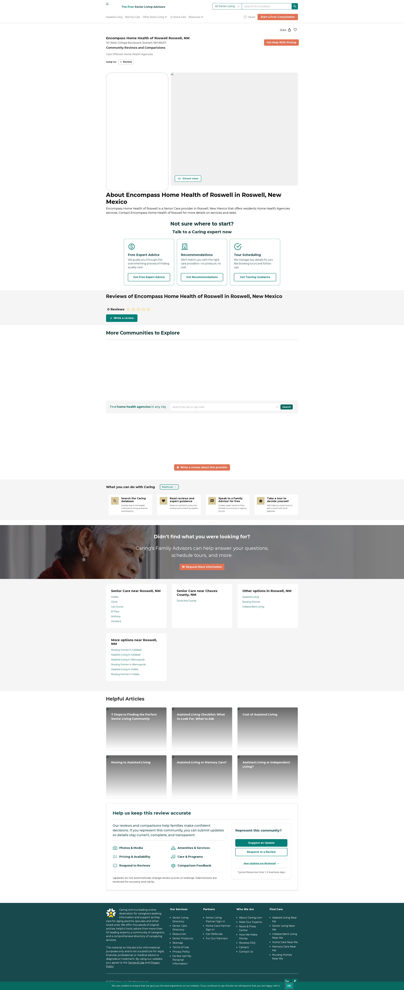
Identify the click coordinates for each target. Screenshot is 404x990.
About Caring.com (250, 917)
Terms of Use (136, 962)
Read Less (167, 487)
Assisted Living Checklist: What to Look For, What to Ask (201, 717)
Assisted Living (250, 596)
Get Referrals (214, 934)
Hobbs (114, 596)
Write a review (124, 318)
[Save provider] (295, 29)
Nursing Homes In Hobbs (125, 674)
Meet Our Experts (250, 922)
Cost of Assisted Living (260, 714)
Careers (244, 947)
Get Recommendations (202, 277)
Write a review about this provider (203, 467)
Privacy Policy (181, 951)
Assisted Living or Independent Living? (266, 764)
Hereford (116, 621)
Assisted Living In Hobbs (124, 669)
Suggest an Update (261, 842)
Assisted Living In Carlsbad (125, 654)
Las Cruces (117, 606)
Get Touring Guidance (255, 277)
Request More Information (204, 566)
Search (286, 407)
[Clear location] (277, 406)
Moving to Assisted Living (130, 762)
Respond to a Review (261, 851)
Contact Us (246, 951)
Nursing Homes (251, 601)
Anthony (116, 616)
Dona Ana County (186, 600)
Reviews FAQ (247, 942)
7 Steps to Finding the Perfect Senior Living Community (134, 717)
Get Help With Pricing (281, 42)
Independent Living (253, 606)
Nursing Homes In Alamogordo (128, 664)
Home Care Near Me (285, 942)
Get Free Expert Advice (149, 277)
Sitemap (177, 942)
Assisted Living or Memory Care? (202, 762)
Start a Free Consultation (278, 16)
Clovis (114, 601)
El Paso (115, 611)
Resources (179, 934)
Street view (190, 178)
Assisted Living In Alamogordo (128, 659)
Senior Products (182, 938)
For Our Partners (217, 938)
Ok (289, 985)
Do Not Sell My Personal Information (181, 960)
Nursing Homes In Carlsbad (126, 649)
